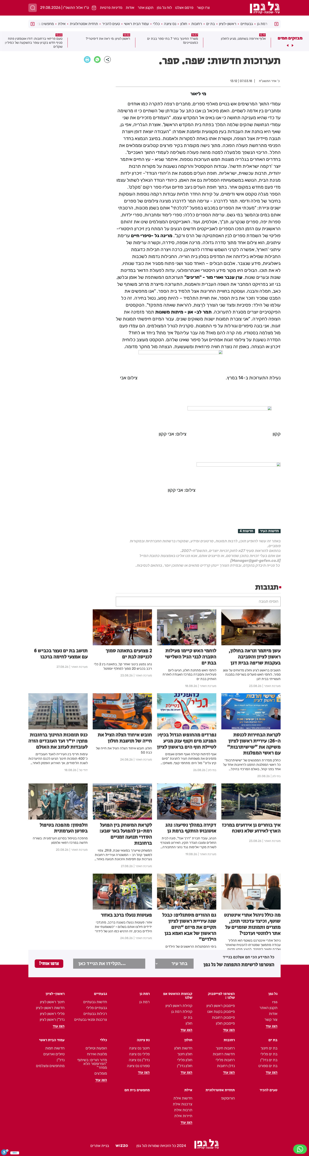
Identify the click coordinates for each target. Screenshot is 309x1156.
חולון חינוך (184, 1054)
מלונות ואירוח (97, 1054)
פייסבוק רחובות (223, 1017)
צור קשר (270, 1019)
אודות (130, 7)
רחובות (196, 23)
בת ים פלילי (268, 1054)
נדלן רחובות (226, 1065)
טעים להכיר (111, 23)
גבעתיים (246, 23)
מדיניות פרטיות (111, 7)
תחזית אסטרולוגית (84, 23)
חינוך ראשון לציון (52, 1002)
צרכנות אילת (182, 1104)
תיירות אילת (183, 1116)
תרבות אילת (183, 1110)
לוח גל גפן (164, 7)
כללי (156, 23)
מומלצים (100, 1073)
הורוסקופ (228, 1098)
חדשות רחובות (224, 1054)
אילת (62, 23)
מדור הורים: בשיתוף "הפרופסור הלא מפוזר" (92, 1064)
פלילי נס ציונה (139, 1054)
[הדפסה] (87, 59)
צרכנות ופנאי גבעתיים (90, 1019)
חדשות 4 (246, 531)
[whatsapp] (97, 59)
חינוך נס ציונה (139, 1048)
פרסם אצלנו (184, 7)
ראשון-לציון (227, 23)
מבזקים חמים (290, 38)
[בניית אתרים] (121, 1146)
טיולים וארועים (54, 1054)
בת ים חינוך (268, 1048)
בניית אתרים (99, 1145)
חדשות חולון (183, 1048)
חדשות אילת (182, 1098)
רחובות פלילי (225, 1060)
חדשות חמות (55, 1048)
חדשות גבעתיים (95, 1002)
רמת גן (262, 23)
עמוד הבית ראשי (136, 23)
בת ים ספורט (267, 1065)
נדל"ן (61, 1060)
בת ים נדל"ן (268, 1060)
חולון (183, 23)
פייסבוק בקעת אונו (221, 1011)
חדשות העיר (269, 531)
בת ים (210, 23)
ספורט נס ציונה (138, 1065)
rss (274, 1002)
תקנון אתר (145, 7)
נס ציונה (170, 23)
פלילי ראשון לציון (52, 1013)
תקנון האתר (268, 1007)
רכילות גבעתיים (95, 1013)
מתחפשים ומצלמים (50, 1065)
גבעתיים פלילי (96, 1007)
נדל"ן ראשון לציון (52, 1019)
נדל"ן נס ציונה (139, 1060)
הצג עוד (271, 1026)
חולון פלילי (184, 1060)
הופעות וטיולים (96, 1048)
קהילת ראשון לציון (178, 1005)
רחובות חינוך (225, 1048)
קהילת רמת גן (181, 1011)
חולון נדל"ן (184, 1065)
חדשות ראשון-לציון (50, 1007)
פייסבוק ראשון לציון (220, 1005)
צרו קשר (203, 7)
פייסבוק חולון (225, 1023)
